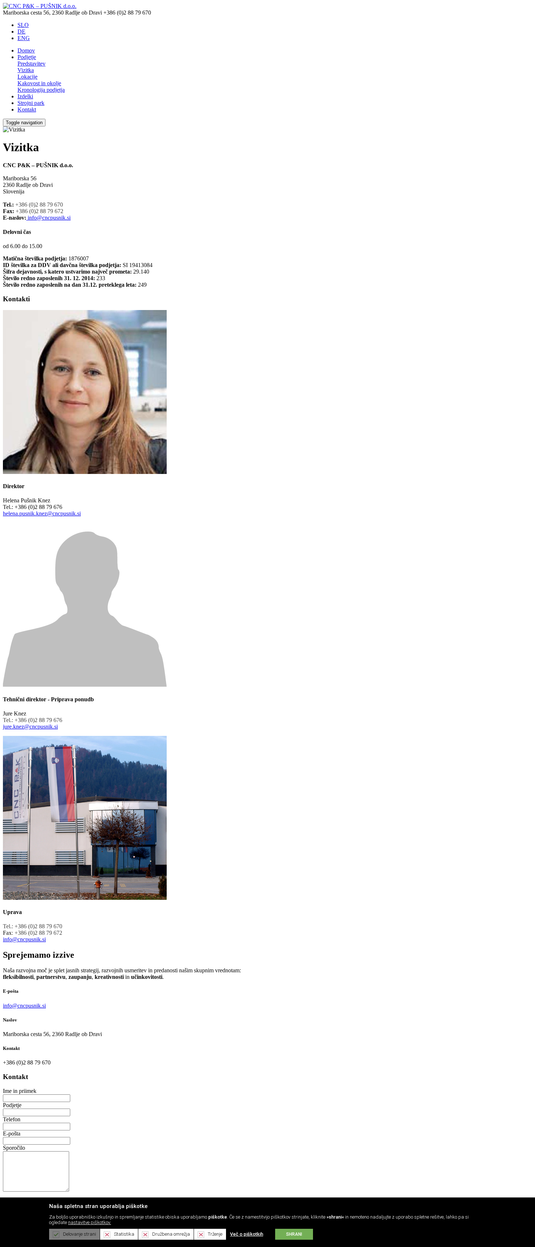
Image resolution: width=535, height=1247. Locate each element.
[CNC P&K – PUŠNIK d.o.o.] (39, 6)
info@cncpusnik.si (49, 218)
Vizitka (25, 70)
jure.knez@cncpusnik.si (30, 727)
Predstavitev (31, 63)
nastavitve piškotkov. (89, 1222)
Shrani (294, 1234)
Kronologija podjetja (41, 90)
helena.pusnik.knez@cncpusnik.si (42, 513)
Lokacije (27, 77)
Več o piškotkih (246, 1234)
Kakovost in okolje (39, 83)
